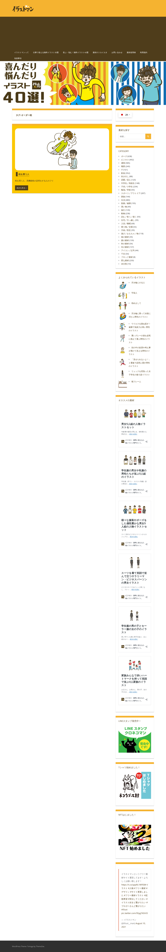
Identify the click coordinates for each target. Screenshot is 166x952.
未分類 (124, 264)
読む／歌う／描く (129, 216)
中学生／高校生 (128, 183)
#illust (124, 909)
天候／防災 (126, 230)
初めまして (136, 303)
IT (122, 169)
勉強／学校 (126, 190)
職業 (123, 166)
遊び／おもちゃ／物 (129, 233)
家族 (123, 196)
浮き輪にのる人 (138, 282)
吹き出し (125, 176)
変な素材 (125, 260)
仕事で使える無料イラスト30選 (46, 52)
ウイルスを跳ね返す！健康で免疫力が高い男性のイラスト (140, 327)
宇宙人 (134, 293)
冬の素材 (125, 247)
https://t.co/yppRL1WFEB (133, 884)
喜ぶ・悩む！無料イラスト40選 (75, 52)
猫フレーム (136, 381)
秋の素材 (125, 243)
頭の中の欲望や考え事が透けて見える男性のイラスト (140, 351)
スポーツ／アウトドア (130, 193)
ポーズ (124, 156)
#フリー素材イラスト (134, 895)
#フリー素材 (140, 888)
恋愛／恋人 (126, 179)
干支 (123, 253)
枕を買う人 (24, 174)
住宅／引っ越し (128, 220)
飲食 (123, 173)
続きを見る (21, 188)
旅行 (123, 210)
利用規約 (143, 52)
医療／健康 (126, 203)
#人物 (130, 888)
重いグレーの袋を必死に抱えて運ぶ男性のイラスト (140, 339)
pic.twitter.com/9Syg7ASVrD (134, 913)
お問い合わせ (117, 52)
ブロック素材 (127, 257)
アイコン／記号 (128, 250)
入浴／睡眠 (126, 223)
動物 (123, 213)
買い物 (124, 206)
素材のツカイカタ (100, 52)
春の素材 (125, 237)
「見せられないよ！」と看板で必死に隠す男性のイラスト (140, 362)
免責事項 (17, 58)
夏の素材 (125, 240)
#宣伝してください (137, 899)
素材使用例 (131, 52)
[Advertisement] (83, 32)
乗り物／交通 (127, 227)
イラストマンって (21, 52)
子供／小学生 (127, 186)
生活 (123, 200)
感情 (123, 163)
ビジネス (125, 159)
